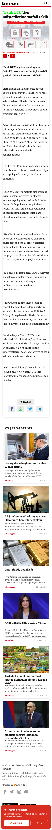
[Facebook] (4, 792)
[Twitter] (12, 792)
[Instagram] (19, 792)
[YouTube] (26, 792)
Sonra (39, 823)
